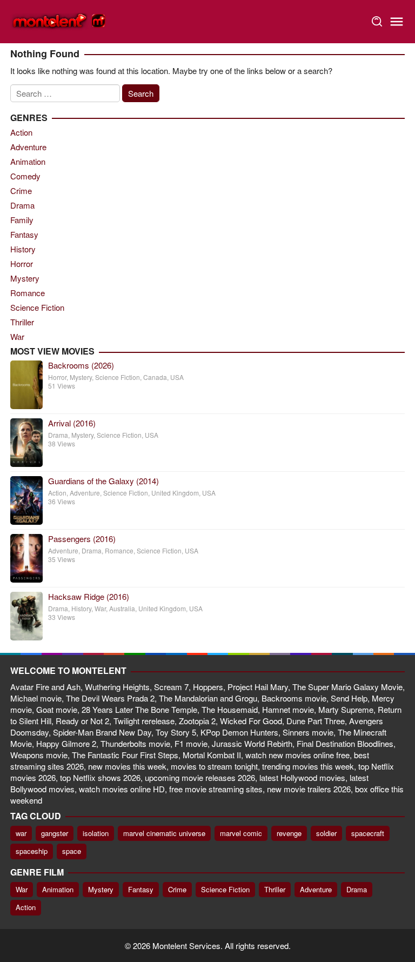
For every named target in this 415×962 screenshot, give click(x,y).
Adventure (28, 146)
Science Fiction (37, 307)
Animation (27, 161)
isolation (96, 833)
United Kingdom (175, 492)
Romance (27, 292)
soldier (326, 833)
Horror (21, 263)
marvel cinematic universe (164, 833)
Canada (155, 377)
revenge (289, 833)
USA (177, 377)
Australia (122, 608)
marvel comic (241, 833)
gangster (54, 833)
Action (21, 132)
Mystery (24, 278)
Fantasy (24, 234)
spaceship (32, 851)
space (71, 851)
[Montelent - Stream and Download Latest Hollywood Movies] (59, 20)
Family (22, 219)
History (23, 249)
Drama (22, 205)
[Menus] (397, 22)
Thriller (22, 322)
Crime (21, 190)
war (21, 833)
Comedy (25, 176)
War (17, 336)
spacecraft (367, 833)
